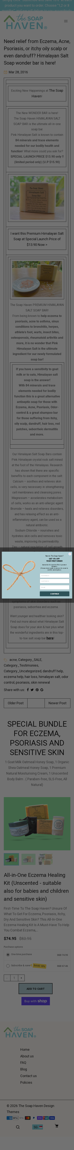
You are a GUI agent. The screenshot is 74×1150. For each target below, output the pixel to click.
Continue (54, 594)
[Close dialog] (70, 554)
